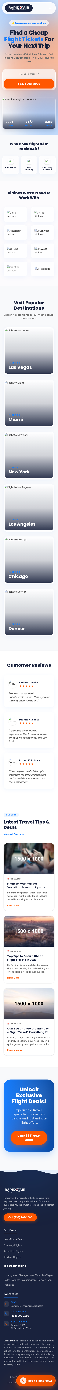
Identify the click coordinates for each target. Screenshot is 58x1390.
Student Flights (12, 1257)
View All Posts (14, 834)
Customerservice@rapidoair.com (27, 1305)
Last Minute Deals (14, 1239)
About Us (11, 1382)
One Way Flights (13, 1245)
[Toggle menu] (50, 8)
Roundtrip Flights (13, 1251)
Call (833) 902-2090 (29, 1138)
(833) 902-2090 (29, 84)
